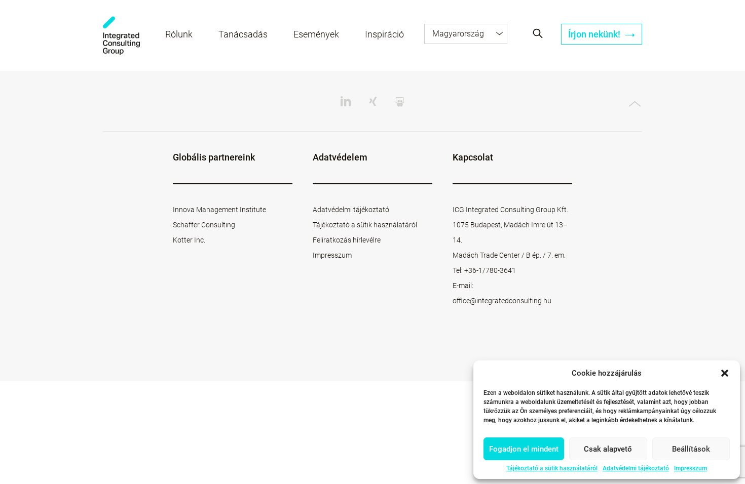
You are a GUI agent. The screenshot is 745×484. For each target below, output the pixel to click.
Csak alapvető (608, 449)
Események (316, 34)
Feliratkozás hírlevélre (347, 240)
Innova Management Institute (219, 210)
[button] (725, 373)
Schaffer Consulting (204, 225)
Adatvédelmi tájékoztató (636, 468)
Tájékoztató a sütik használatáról (552, 468)
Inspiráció (384, 34)
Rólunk (179, 34)
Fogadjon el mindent (523, 449)
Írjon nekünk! (595, 34)
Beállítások (691, 449)
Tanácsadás (243, 34)
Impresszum (690, 468)
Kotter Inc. (189, 240)
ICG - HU (121, 35)
